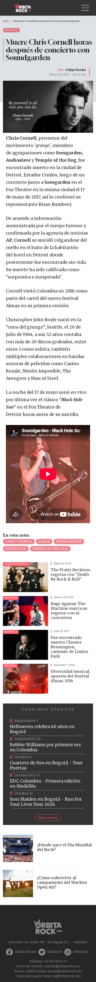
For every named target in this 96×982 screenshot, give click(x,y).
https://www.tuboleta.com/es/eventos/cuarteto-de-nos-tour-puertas (48, 763)
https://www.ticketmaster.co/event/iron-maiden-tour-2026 (48, 799)
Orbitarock (54, 952)
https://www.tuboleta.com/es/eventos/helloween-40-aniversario (48, 727)
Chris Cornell (18, 541)
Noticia (11, 30)
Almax (44, 541)
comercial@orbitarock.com (61, 976)
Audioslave (15, 548)
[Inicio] (25, 7)
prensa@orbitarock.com (65, 971)
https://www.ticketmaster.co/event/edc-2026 (48, 781)
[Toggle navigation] (85, 8)
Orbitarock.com (25, 952)
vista (48, 577)
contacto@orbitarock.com (62, 966)
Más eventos (48, 818)
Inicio (6, 21)
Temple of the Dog (50, 548)
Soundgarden (69, 541)
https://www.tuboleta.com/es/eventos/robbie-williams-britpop (48, 745)
